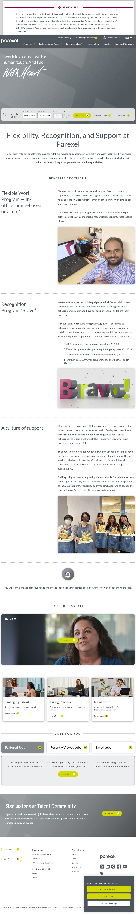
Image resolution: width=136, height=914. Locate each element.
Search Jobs (80, 115)
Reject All (109, 896)
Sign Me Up (109, 813)
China (34, 877)
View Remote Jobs (100, 115)
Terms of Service (21, 907)
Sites (74, 858)
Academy (75, 871)
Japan (34, 873)
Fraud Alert (80, 907)
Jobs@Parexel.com (25, 28)
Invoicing (36, 858)
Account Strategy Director (111, 762)
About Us (28, 44)
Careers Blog (93, 44)
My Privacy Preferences (42, 854)
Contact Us (8, 849)
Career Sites (112, 37)
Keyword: (27, 112)
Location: (41, 112)
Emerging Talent (73, 44)
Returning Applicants (85, 37)
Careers (75, 863)
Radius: (56, 112)
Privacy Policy (7, 907)
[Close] (130, 880)
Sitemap (56, 907)
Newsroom (102, 702)
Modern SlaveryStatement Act (40, 907)
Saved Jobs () (64, 37)
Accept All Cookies (109, 889)
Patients (75, 854)
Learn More (10, 713)
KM (67, 118)
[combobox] (44, 115)
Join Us (6, 859)
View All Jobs (121, 115)
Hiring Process (60, 702)
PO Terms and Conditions (43, 863)
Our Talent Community (124, 44)
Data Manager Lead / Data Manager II (67, 762)
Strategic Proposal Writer (24, 762)
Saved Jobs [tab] (103, 747)
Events (107, 44)
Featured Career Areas (49, 44)
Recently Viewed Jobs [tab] (65, 747)
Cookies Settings (67, 907)
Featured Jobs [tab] (15, 747)
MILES (68, 115)
